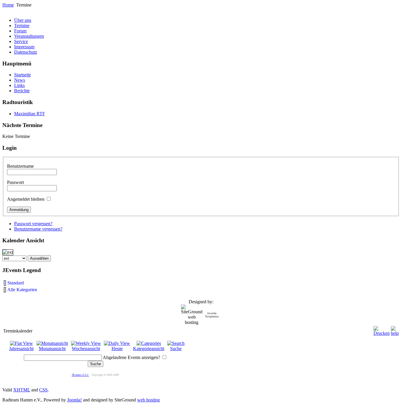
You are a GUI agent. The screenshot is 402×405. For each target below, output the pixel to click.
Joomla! (74, 399)
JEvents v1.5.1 (80, 374)
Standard (15, 282)
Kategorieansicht (148, 348)
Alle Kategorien (22, 289)
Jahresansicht (21, 348)
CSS (43, 389)
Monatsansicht (52, 348)
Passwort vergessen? (33, 223)
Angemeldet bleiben (25, 199)
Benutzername (20, 166)
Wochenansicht (86, 348)
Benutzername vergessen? (38, 228)
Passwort (15, 182)
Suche (176, 348)
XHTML (21, 389)
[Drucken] (381, 329)
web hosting (148, 399)
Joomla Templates (212, 315)
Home (8, 4)
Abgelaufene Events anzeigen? (131, 357)
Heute (117, 348)
